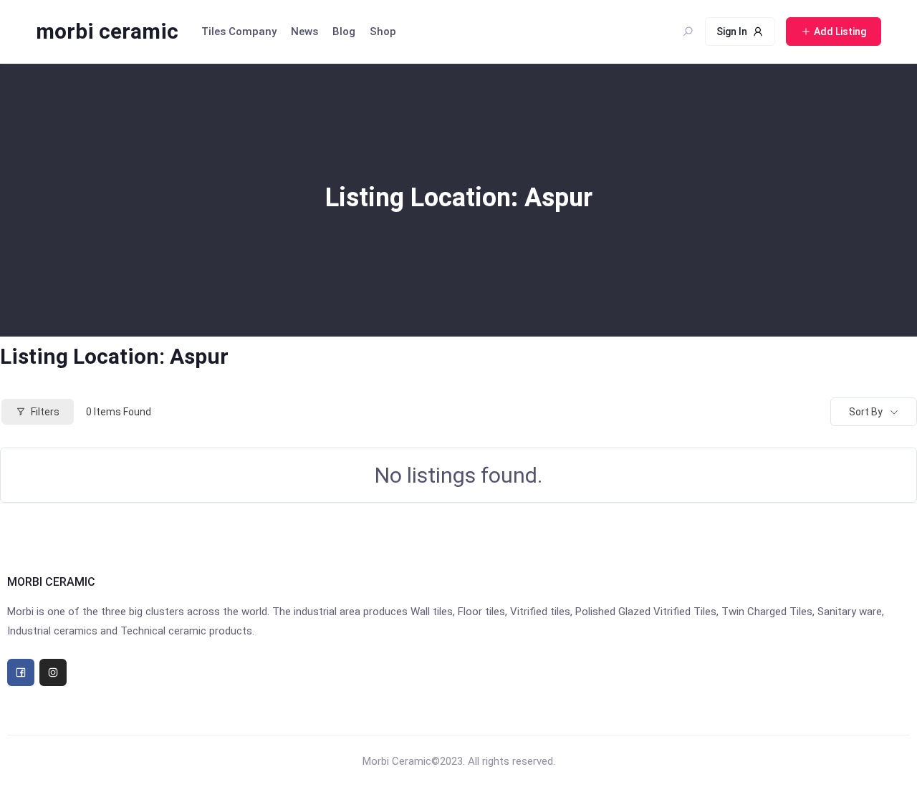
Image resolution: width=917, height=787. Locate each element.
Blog (343, 31)
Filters (45, 411)
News (304, 31)
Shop (383, 31)
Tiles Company (239, 31)
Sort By (866, 411)
